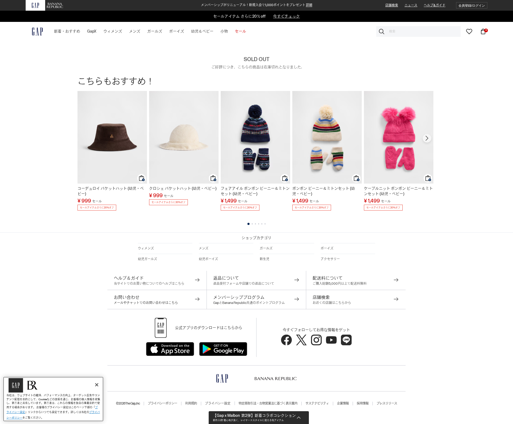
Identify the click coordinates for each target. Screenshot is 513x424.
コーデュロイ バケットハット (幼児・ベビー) (110, 191)
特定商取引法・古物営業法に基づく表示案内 (268, 403)
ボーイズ (327, 248)
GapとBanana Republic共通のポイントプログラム (249, 303)
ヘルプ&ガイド (434, 5)
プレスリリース (386, 403)
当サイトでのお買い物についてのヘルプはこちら (149, 284)
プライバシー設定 (218, 403)
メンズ (203, 248)
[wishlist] (469, 31)
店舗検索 (391, 5)
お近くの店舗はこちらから (332, 303)
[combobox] (418, 31)
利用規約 (191, 403)
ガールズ (266, 248)
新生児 (264, 259)
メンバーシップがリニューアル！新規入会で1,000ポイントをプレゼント (256, 5)
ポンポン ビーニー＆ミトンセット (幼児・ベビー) (323, 191)
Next (427, 138)
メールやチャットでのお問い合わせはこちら (146, 303)
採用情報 (362, 403)
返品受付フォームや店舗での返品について (243, 284)
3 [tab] (255, 223)
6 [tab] (265, 223)
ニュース (411, 5)
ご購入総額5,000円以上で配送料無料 (340, 284)
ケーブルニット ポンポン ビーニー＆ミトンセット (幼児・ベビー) (398, 191)
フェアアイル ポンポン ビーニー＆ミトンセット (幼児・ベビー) (255, 191)
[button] (471, 5)
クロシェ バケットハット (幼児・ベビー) (182, 188)
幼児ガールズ (147, 259)
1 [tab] (248, 224)
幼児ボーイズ (208, 259)
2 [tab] (252, 223)
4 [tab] (258, 223)
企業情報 (343, 403)
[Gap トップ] (34, 31)
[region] (53, 399)
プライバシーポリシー (162, 403)
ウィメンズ (146, 248)
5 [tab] (261, 223)
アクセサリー (330, 259)
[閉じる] (97, 385)
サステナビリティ (317, 403)
